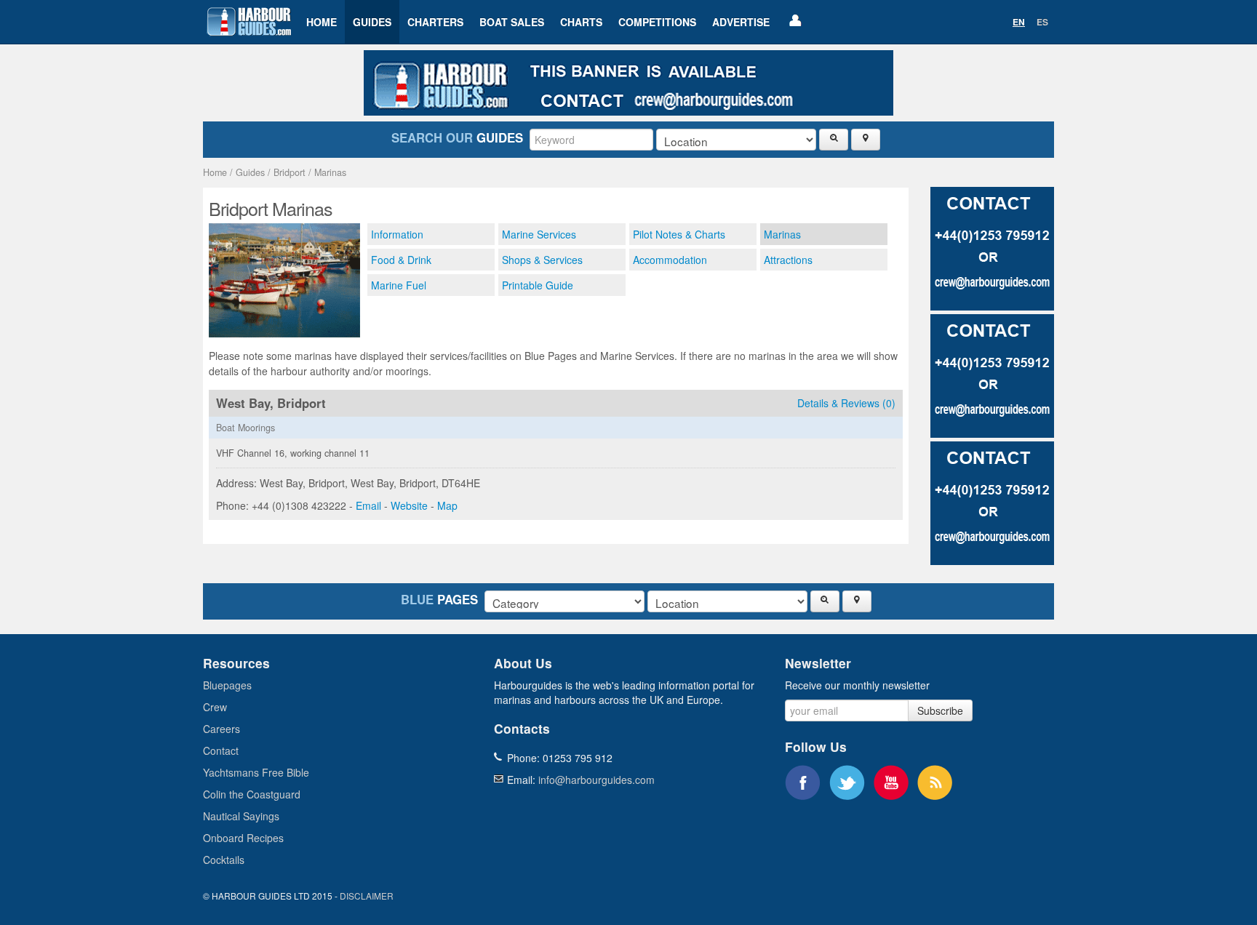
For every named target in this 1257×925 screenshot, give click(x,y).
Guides (372, 22)
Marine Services (539, 234)
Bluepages (227, 685)
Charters (435, 22)
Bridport (290, 172)
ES (1042, 21)
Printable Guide (537, 285)
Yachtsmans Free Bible (256, 772)
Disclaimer (367, 895)
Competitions (657, 22)
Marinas (330, 172)
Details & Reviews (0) (846, 403)
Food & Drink (401, 259)
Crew (215, 707)
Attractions (788, 259)
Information (397, 234)
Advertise (741, 22)
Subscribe (940, 710)
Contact (221, 750)
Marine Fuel (398, 285)
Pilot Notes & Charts (679, 234)
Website (409, 505)
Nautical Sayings (241, 816)
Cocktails (223, 859)
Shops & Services (542, 259)
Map (447, 505)
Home (321, 22)
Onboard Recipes (243, 837)
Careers (221, 728)
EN (1019, 21)
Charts (581, 22)
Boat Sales (511, 22)
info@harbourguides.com (596, 779)
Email (368, 505)
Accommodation (670, 259)
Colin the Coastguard (251, 794)
